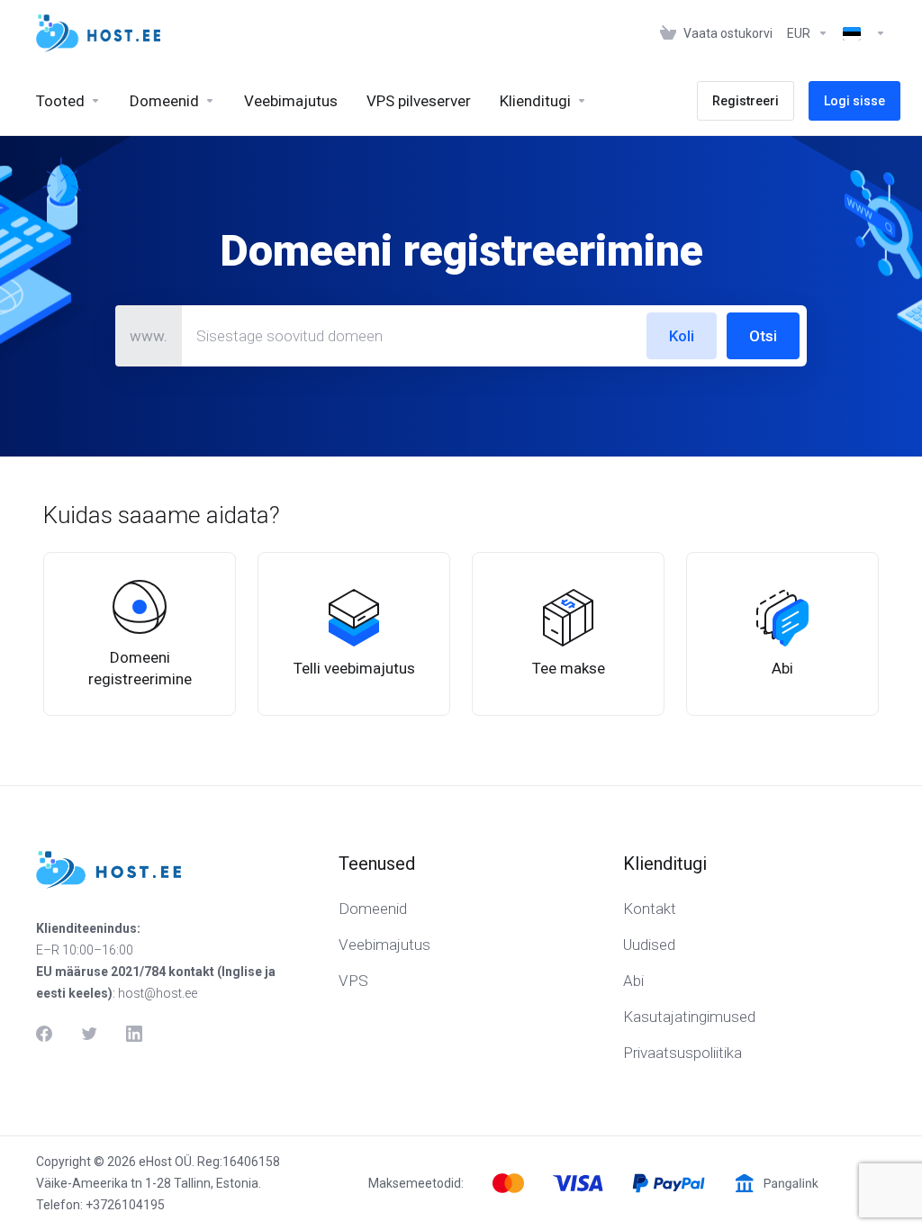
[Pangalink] (776, 1183)
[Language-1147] (861, 33)
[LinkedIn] (134, 1033)
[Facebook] (44, 1033)
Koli (681, 336)
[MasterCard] (508, 1183)
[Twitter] (89, 1033)
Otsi (763, 336)
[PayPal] (668, 1183)
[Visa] (578, 1183)
